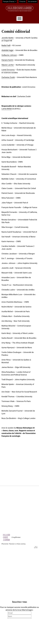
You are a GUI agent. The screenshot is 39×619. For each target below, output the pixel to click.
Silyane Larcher (8, 65)
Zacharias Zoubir (8, 77)
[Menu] (19, 18)
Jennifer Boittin (8, 38)
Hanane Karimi (7, 60)
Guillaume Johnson (9, 55)
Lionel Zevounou (8, 70)
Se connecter (32, 1)
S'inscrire (22, 1)
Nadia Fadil (6, 45)
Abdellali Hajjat (7, 50)
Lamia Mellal (7, 109)
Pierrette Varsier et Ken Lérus (14, 543)
